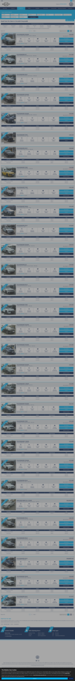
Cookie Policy (67, 673)
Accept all (34, 678)
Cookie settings (71, 678)
